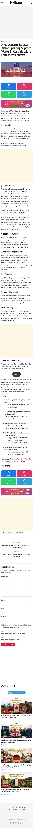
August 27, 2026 (6, 720)
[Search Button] (31, 3)
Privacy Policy (22, 807)
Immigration (6, 736)
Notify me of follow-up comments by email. (13, 633)
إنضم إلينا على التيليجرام (17, 693)
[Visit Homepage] (16, 3)
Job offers (8, 41)
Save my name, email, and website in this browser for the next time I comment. (17, 626)
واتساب (8, 95)
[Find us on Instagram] (11, 823)
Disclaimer (22, 809)
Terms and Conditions (12, 809)
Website (3, 616)
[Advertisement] (16, 22)
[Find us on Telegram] (13, 823)
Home (2, 41)
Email (3, 608)
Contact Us (14, 807)
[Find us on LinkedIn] (20, 823)
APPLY (16, 374)
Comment (4, 577)
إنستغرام (24, 87)
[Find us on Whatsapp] (22, 823)
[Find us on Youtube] (16, 823)
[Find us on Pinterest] (18, 823)
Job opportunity (18, 532)
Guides (5, 761)
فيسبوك (9, 87)
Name (3, 600)
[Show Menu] (2, 3)
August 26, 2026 (6, 744)
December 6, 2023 (6, 59)
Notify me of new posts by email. (10, 639)
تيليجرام (24, 95)
